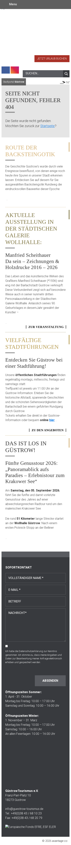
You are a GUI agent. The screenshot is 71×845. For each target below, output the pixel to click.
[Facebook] (6, 70)
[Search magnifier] (66, 73)
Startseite (47, 126)
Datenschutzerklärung (31, 651)
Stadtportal (13, 82)
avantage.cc (60, 841)
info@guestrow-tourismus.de (24, 809)
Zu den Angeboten (48, 430)
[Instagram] (15, 70)
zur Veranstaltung (46, 327)
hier (52, 420)
